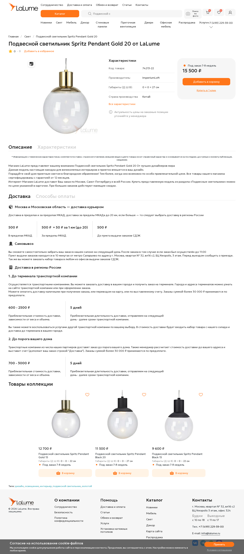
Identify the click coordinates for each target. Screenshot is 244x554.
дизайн (19, 486)
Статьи (105, 512)
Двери (148, 22)
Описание (20, 147)
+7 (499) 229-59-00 (211, 526)
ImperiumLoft (151, 77)
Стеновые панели (102, 24)
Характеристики (57, 147)
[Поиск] (89, 13)
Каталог (154, 500)
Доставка (19, 196)
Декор (85, 22)
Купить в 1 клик (206, 90)
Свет (59, 22)
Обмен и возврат (111, 517)
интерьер (46, 486)
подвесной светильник (67, 486)
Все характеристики (122, 104)
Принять (219, 544)
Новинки (46, 22)
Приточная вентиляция (128, 24)
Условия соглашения (219, 550)
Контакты (202, 500)
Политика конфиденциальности (68, 519)
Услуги (203, 22)
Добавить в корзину (206, 81)
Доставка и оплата (112, 506)
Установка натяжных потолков (113, 530)
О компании (67, 500)
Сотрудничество (65, 506)
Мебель (71, 22)
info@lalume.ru (210, 533)
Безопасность (63, 512)
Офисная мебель (166, 24)
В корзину (68, 473)
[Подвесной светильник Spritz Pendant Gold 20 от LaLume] (66, 98)
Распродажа (187, 22)
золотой (87, 486)
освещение (32, 486)
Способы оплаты (55, 196)
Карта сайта (154, 531)
